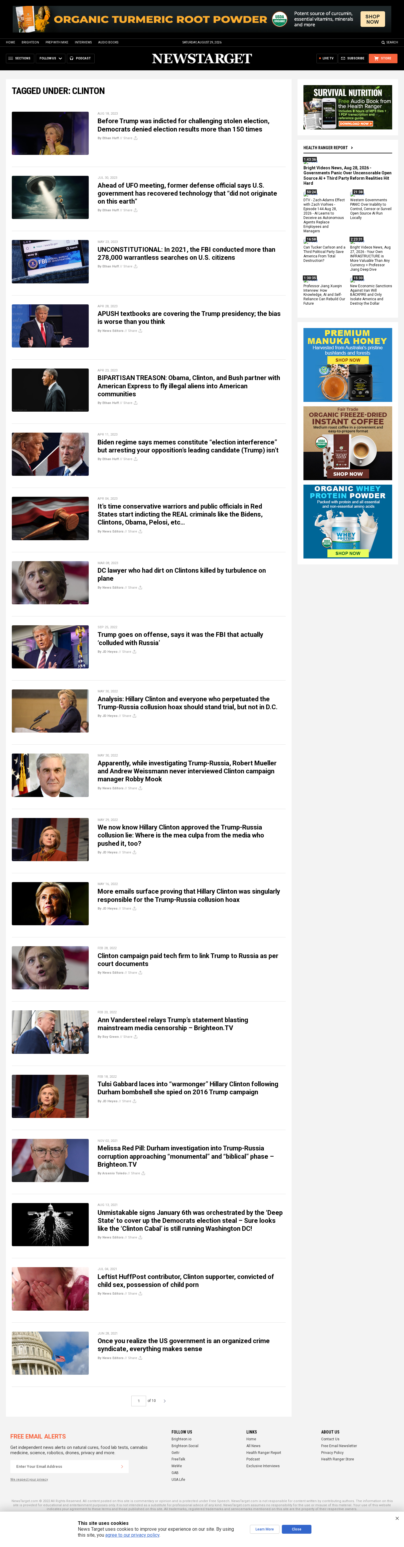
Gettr (176, 1453)
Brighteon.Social (185, 1446)
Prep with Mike (57, 42)
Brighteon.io (181, 1439)
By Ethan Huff (108, 138)
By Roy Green (108, 1037)
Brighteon (30, 42)
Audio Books (108, 42)
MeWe (177, 1466)
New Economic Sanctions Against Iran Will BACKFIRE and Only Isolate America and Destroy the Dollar (371, 295)
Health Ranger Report (325, 147)
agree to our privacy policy (132, 1535)
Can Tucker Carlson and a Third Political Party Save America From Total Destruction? (324, 254)
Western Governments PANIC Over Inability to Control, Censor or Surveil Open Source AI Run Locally (371, 209)
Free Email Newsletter (339, 1446)
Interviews (83, 42)
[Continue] (122, 1466)
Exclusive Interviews (263, 1466)
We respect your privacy (29, 1479)
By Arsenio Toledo (112, 1173)
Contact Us (330, 1439)
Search (392, 42)
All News (253, 1446)
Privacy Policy (332, 1453)
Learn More (265, 1529)
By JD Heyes (108, 652)
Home (10, 42)
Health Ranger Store (337, 1459)
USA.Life (178, 1480)
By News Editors (111, 331)
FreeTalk (178, 1459)
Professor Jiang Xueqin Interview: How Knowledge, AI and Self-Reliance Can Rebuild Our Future (324, 295)
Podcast (253, 1459)
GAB (175, 1473)
